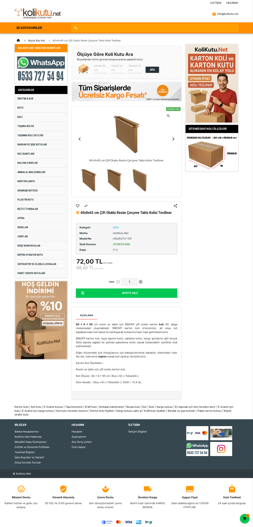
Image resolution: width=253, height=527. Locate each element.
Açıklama (86, 315)
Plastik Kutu (25, 199)
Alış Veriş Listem (82, 441)
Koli (20, 117)
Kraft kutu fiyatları (155, 410)
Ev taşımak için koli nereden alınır (195, 406)
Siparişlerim (79, 436)
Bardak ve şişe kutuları (181, 410)
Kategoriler (31, 28)
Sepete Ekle (130, 293)
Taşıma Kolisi (25, 126)
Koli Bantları (25, 153)
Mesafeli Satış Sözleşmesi (30, 441)
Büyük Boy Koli (36, 40)
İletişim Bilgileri (137, 431)
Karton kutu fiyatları (102, 410)
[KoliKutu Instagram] (221, 448)
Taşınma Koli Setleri (30, 135)
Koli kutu (36, 406)
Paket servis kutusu (210, 410)
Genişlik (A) (116, 65)
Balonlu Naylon (27, 162)
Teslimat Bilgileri (25, 452)
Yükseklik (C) (134, 65)
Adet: (112, 281)
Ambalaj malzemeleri (111, 406)
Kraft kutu (91, 406)
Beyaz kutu (133, 406)
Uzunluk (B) (99, 65)
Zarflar (22, 236)
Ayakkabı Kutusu (27, 190)
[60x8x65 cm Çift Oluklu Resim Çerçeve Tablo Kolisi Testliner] (88, 180)
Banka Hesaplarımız (27, 431)
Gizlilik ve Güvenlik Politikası (32, 447)
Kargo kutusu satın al (129, 410)
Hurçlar (22, 227)
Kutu (20, 107)
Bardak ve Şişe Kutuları (32, 144)
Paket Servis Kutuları (31, 273)
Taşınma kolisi (74, 406)
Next (173, 139)
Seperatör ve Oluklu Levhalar (36, 264)
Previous (80, 139)
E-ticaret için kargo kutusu (38, 410)
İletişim (215, 2)
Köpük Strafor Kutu (30, 254)
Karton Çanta (26, 181)
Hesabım (232, 2)
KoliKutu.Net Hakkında (28, 436)
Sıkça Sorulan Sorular (28, 462)
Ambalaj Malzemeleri (31, 172)
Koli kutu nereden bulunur (72, 410)
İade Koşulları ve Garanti (29, 457)
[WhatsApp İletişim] (197, 448)
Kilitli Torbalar (27, 208)
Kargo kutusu (165, 406)
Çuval (21, 218)
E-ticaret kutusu (53, 406)
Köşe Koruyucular (28, 245)
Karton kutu (21, 406)
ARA (152, 69)
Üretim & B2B (25, 98)
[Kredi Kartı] (197, 433)
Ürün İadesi (79, 447)
